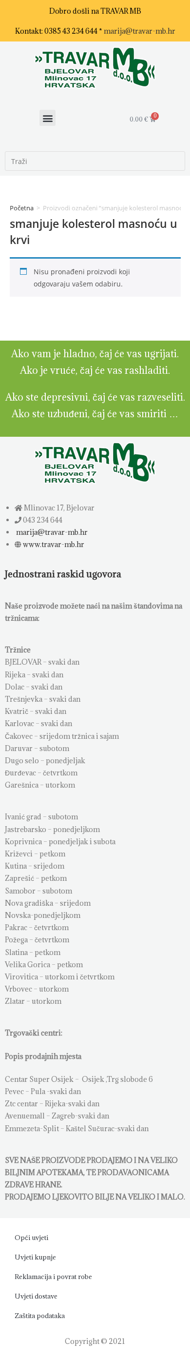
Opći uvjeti (31, 1237)
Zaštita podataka (40, 1315)
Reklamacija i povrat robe (53, 1276)
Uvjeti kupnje (35, 1257)
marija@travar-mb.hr (139, 31)
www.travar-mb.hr (52, 544)
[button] (47, 118)
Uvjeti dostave (36, 1296)
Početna (22, 207)
